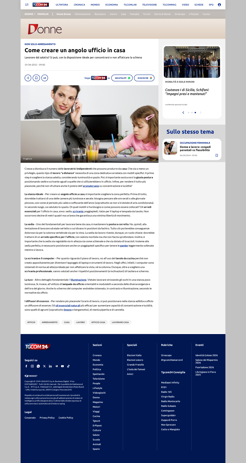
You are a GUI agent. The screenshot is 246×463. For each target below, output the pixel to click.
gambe (124, 245)
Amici (130, 374)
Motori (96, 406)
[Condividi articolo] (28, 78)
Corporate (30, 417)
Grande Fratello (135, 364)
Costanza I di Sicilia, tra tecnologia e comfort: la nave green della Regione (191, 94)
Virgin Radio (167, 396)
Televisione (99, 378)
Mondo (96, 360)
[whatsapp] (38, 366)
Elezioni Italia (134, 355)
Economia (98, 364)
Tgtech (96, 421)
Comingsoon (167, 410)
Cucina (96, 416)
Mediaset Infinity (170, 382)
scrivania (78, 211)
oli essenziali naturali (68, 305)
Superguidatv (168, 415)
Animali (97, 444)
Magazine (98, 402)
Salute (96, 435)
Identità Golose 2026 (206, 355)
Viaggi (96, 411)
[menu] (27, 5)
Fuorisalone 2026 (204, 367)
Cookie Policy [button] (66, 417)
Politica (97, 369)
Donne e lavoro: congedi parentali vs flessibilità (195, 148)
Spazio (96, 449)
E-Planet (97, 425)
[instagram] (32, 366)
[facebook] (26, 366)
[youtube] (62, 366)
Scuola (96, 439)
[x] (44, 366)
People (96, 383)
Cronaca (97, 355)
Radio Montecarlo (170, 401)
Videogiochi (99, 392)
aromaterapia (91, 185)
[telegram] (56, 366)
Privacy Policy (47, 417)
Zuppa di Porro (169, 420)
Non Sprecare (168, 424)
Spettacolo (98, 374)
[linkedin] (50, 366)
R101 (164, 387)
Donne (96, 397)
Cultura (97, 430)
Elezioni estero (135, 360)
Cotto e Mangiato (170, 429)
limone (68, 309)
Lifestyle (97, 388)
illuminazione (79, 279)
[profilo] (219, 5)
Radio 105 (166, 392)
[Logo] (41, 5)
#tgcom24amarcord (172, 360)
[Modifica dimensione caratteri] (44, 78)
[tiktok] (68, 366)
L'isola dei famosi (136, 369)
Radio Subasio (168, 406)
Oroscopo (166, 355)
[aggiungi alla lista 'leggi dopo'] (36, 78)
